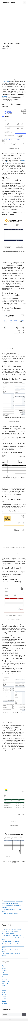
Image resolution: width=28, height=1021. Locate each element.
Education (5, 983)
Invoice (4, 990)
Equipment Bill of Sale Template (10, 941)
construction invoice (9, 901)
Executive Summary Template (10, 931)
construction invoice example (17, 903)
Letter (3, 992)
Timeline (4, 1003)
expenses (4, 96)
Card (3, 972)
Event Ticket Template (8, 933)
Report (4, 998)
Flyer (3, 985)
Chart (3, 977)
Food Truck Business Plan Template (11, 929)
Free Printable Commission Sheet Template (14, 944)
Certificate (5, 974)
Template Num (8, 3)
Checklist (4, 979)
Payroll (4, 994)
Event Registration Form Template (11, 935)
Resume (4, 1001)
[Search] (24, 1014)
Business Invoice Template (11, 913)
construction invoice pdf (8, 905)
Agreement (5, 966)
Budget (4, 968)
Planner (4, 996)
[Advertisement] (14, 23)
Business (4, 970)
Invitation (4, 987)
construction (5, 81)
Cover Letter (5, 981)
